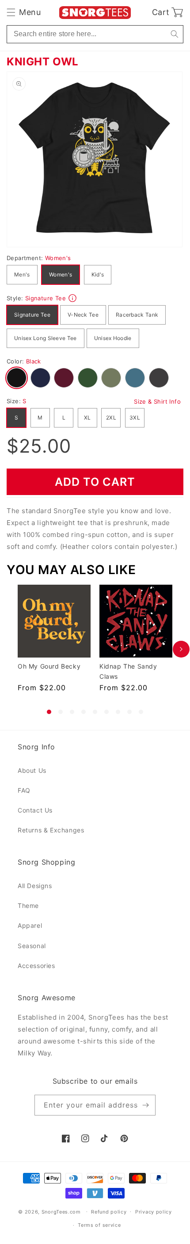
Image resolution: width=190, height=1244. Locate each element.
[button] (24, 12)
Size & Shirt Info (157, 401)
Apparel (30, 925)
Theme (28, 905)
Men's (22, 274)
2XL (111, 417)
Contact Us (35, 810)
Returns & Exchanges (51, 830)
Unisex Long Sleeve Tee (45, 338)
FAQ (24, 790)
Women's (60, 274)
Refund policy (108, 1212)
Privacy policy (153, 1212)
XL (87, 417)
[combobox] (95, 34)
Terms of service (99, 1225)
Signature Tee (32, 314)
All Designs (35, 885)
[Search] (174, 34)
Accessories (36, 965)
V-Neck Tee (83, 314)
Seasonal (32, 945)
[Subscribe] (145, 1105)
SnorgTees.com (61, 1211)
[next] (181, 649)
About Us (32, 770)
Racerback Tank (137, 314)
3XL (134, 417)
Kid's (97, 274)
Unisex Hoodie (113, 338)
